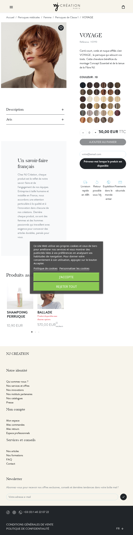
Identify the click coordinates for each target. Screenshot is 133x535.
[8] (103, 85)
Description (15, 109)
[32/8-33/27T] (110, 92)
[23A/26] (103, 99)
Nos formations (14, 455)
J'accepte (66, 277)
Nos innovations (15, 390)
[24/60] (103, 113)
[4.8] (97, 85)
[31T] (90, 120)
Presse (9, 402)
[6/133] (117, 113)
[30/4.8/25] (90, 106)
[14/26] (97, 106)
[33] (83, 99)
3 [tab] (39, 332)
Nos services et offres (17, 386)
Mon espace (12, 421)
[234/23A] (110, 99)
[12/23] (117, 106)
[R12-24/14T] (103, 120)
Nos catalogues (14, 398)
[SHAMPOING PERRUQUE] (20, 296)
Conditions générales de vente (29, 524)
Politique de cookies (45, 268)
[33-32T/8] (117, 92)
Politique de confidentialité (27, 529)
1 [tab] (32, 332)
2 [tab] (35, 332)
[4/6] (90, 85)
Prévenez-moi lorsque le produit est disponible (103, 163)
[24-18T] (103, 106)
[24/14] (110, 120)
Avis (9, 119)
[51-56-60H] (97, 113)
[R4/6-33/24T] (103, 92)
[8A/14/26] (90, 92)
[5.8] (97, 120)
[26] (117, 99)
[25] (110, 113)
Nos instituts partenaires (19, 394)
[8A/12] (117, 85)
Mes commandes (15, 425)
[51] (83, 113)
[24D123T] (83, 120)
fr (118, 528)
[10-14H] (83, 92)
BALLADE (44, 312)
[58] (90, 113)
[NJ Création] (66, 6)
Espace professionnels (18, 433)
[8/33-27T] (97, 92)
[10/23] (110, 106)
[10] (110, 85)
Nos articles (12, 451)
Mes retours (12, 429)
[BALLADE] (50, 296)
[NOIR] (83, 85)
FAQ (9, 459)
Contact (10, 464)
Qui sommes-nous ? (17, 382)
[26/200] (97, 99)
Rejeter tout (66, 286)
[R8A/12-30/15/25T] (83, 106)
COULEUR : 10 (89, 77)
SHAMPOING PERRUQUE (17, 314)
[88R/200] (90, 99)
